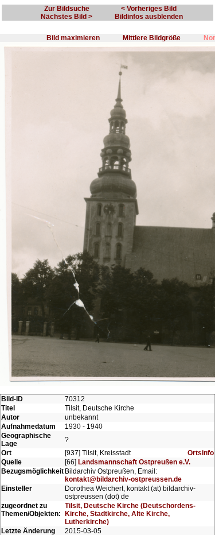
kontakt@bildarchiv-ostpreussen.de (123, 479)
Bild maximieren (73, 38)
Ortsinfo (200, 453)
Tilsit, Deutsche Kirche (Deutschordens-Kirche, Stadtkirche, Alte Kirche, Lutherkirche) (130, 514)
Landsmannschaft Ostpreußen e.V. (134, 462)
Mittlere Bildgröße (152, 38)
